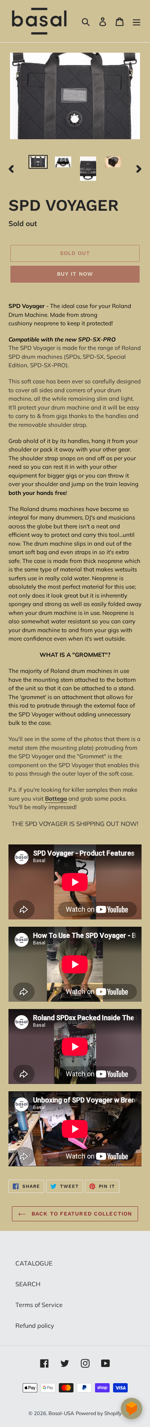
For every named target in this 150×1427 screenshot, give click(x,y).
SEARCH (27, 1284)
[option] (38, 163)
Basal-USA (61, 1413)
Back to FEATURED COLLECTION (81, 1214)
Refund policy (34, 1325)
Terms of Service (39, 1305)
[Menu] (136, 21)
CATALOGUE (33, 1263)
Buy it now (75, 274)
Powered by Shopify (99, 1413)
